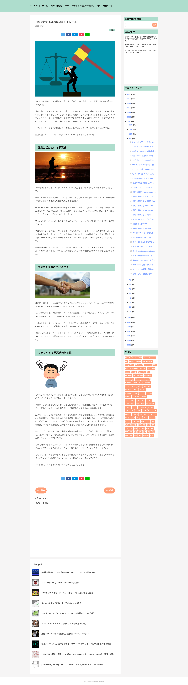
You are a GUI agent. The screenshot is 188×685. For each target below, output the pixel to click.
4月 (130, 298)
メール (146, 418)
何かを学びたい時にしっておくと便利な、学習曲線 (144, 237)
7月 (130, 284)
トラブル (150, 407)
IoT (142, 365)
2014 (129, 340)
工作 (148, 425)
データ (134, 407)
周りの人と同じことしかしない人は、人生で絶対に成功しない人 (144, 246)
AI (129, 358)
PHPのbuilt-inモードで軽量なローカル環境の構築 (144, 233)
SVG (153, 368)
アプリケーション (130, 386)
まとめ (141, 382)
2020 (129, 121)
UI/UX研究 (128, 375)
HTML (137, 365)
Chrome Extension (150, 358)
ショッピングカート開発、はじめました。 (144, 142)
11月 (131, 129)
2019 (129, 318)
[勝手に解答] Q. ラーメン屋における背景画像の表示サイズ (144, 196)
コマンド (142, 389)
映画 (135, 428)
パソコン (128, 414)
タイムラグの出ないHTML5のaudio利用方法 (60, 583)
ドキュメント (129, 411)
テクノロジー (140, 403)
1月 (130, 312)
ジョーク (128, 396)
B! (75, 35)
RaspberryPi (134, 368)
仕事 (133, 421)
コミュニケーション (131, 393)
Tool (144, 372)
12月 (131, 125)
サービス (149, 393)
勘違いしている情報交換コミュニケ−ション (144, 274)
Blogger (101, 681)
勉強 (153, 421)
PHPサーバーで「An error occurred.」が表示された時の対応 (67, 613)
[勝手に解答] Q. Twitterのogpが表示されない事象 (144, 228)
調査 (126, 435)
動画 (126, 425)
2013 (129, 345)
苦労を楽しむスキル (140, 224)
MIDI (154, 365)
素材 (135, 432)
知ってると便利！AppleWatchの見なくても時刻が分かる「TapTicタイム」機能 (144, 169)
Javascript (147, 365)
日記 (112, 30)
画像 (131, 432)
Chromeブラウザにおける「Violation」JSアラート (63, 603)
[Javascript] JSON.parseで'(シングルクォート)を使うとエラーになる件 (72, 664)
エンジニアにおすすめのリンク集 (86, 6)
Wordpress (148, 375)
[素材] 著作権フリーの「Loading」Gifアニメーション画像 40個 (68, 572)
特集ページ (108, 6)
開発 (135, 435)
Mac (126, 368)
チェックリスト (130, 403)
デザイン (128, 407)
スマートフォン (130, 400)
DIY (126, 361)
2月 (130, 307)
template (128, 382)
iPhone (137, 379)
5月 (130, 293)
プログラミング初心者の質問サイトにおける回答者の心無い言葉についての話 (144, 146)
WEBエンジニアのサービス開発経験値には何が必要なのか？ (144, 165)
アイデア (147, 382)
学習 (144, 425)
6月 (130, 289)
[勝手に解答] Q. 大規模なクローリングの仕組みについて (144, 201)
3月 (130, 302)
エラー (140, 386)
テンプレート (150, 403)
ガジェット (128, 389)
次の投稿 (41, 490)
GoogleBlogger (147, 361)
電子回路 (146, 435)
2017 (129, 327)
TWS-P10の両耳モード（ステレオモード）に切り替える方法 (67, 593)
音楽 (151, 435)
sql (149, 379)
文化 (126, 428)
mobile (144, 379)
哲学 (139, 425)
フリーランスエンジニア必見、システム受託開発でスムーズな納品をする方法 (144, 242)
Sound (127, 372)
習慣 (144, 432)
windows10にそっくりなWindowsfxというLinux (144, 219)
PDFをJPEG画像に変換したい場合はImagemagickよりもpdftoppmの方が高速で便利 (77, 654)
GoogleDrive (129, 365)
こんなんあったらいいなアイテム (144, 160)
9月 (130, 139)
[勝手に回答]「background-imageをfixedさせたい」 (144, 192)
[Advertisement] (141, 69)
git (133, 379)
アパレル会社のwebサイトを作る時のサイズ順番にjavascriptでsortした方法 (144, 255)
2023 (129, 108)
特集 (126, 432)
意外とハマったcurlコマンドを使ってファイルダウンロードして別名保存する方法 (76, 644)
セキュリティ (140, 400)
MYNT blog (35, 6)
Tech (67, 6)
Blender (134, 358)
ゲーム (136, 389)
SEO (148, 368)
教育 (153, 425)
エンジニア (147, 386)
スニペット (135, 396)
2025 (129, 99)
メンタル (139, 418)
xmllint (135, 382)
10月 (131, 134)
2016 (129, 331)
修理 (138, 421)
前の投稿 (109, 490)
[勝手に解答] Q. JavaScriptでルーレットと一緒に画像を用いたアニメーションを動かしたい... (144, 206)
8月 (130, 280)
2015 (129, 336)
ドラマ (144, 411)
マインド (153, 414)
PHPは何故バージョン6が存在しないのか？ (144, 178)
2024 (129, 103)
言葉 (153, 432)
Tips (139, 372)
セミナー (149, 400)
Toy (148, 372)
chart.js (127, 379)
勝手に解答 (133, 425)
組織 (140, 432)
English (138, 361)
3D (126, 358)
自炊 (149, 432)
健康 (142, 421)
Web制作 (140, 375)
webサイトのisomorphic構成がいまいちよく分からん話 (144, 151)
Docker (131, 361)
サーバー (141, 393)
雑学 (140, 435)
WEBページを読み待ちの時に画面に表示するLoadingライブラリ (144, 265)
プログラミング (144, 414)
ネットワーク (152, 411)
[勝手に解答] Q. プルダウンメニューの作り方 (144, 215)
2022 (129, 112)
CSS (140, 358)
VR (134, 375)
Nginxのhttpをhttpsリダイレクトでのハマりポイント (144, 260)
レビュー (128, 421)
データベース (142, 407)
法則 (143, 428)
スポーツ (143, 396)
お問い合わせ (56, 6)
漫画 (152, 428)
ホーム (45, 6)
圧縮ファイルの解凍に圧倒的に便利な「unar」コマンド (65, 634)
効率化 (148, 421)
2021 (129, 117)
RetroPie (143, 368)
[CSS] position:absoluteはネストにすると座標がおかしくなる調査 (144, 251)
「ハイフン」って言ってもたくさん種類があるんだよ (64, 624)
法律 (147, 428)
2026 (129, 94)
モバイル (152, 418)
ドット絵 (137, 411)
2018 (129, 322)
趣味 (131, 435)
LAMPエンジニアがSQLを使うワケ (144, 187)
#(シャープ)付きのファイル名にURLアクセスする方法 (144, 174)
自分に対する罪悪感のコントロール (144, 156)
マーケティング (130, 418)
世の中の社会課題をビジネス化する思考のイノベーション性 (144, 183)
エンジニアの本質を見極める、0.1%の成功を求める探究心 (144, 269)
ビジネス (135, 414)
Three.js (134, 372)
